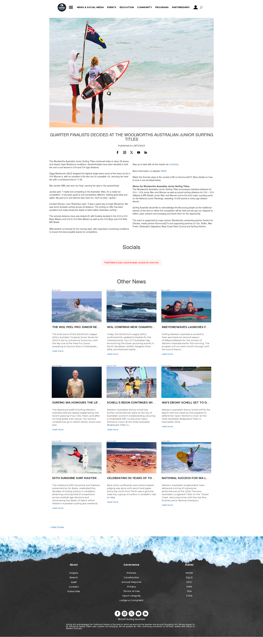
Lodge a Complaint (131, 600)
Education (127, 7)
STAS (189, 595)
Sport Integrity (131, 595)
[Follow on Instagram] (124, 152)
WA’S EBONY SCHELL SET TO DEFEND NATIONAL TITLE (202, 402)
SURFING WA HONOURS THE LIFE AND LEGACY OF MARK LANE (97, 402)
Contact (74, 586)
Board (74, 577)
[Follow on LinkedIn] (145, 152)
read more (57, 351)
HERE (163, 170)
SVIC (189, 582)
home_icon (62, 7)
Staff (74, 582)
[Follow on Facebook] (117, 152)
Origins (73, 572)
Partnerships (181, 7)
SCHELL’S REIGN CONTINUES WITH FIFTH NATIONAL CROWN (150, 402)
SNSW (189, 572)
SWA (189, 586)
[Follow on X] (131, 152)
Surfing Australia (135, 619)
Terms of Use (131, 591)
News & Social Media (90, 7)
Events (111, 7)
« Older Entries (56, 527)
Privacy (131, 586)
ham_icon (71, 7)
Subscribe (73, 591)
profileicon (195, 7)
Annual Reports (131, 582)
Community (144, 7)
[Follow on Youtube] (138, 152)
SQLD (189, 577)
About (74, 564)
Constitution (131, 577)
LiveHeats (174, 164)
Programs (162, 7)
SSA (189, 591)
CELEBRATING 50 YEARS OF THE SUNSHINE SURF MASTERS (149, 478)
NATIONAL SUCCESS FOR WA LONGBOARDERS (195, 478)
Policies (131, 572)
